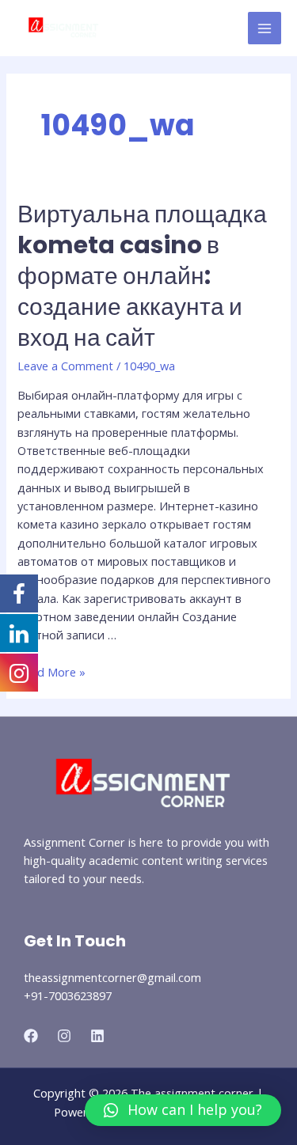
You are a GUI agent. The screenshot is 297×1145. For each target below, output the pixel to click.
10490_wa (149, 365)
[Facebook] (31, 1036)
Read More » (51, 672)
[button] (183, 1110)
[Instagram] (64, 1036)
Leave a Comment (65, 365)
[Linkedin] (97, 1036)
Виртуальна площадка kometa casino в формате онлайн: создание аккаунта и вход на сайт (142, 275)
